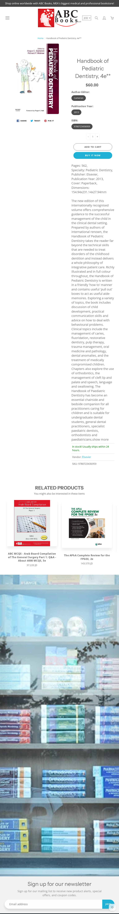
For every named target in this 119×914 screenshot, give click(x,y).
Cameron (78, 98)
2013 (76, 112)
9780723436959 (82, 126)
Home (40, 38)
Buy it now (93, 155)
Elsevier (86, 457)
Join (108, 904)
